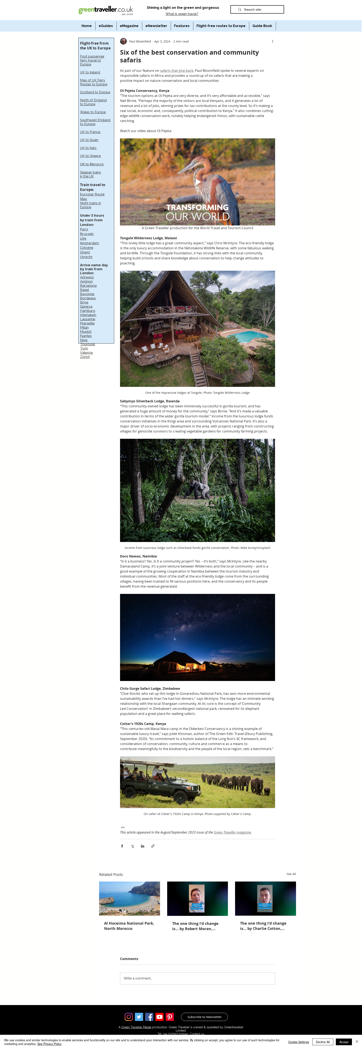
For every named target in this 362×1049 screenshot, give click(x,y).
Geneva (86, 306)
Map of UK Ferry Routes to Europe (93, 82)
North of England (93, 100)
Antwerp (87, 277)
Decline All (323, 1042)
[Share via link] (153, 846)
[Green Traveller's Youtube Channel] (159, 1017)
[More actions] (272, 41)
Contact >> (197, 1034)
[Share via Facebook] (122, 846)
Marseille (87, 323)
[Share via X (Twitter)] (132, 846)
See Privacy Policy (49, 1044)
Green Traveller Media (136, 1027)
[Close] (356, 1042)
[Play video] (197, 181)
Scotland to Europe (95, 92)
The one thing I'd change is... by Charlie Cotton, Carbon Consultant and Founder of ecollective (263, 926)
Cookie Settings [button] (298, 1042)
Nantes (86, 336)
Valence (86, 352)
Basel (84, 290)
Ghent (85, 252)
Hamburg (87, 311)
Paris (84, 229)
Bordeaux (88, 298)
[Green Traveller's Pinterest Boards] (170, 1017)
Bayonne (87, 294)
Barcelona (88, 285)
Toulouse (87, 344)
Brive (84, 302)
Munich (86, 332)
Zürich (85, 357)
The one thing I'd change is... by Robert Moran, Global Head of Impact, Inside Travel (195, 926)
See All (291, 874)
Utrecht (86, 257)
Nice (84, 340)
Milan (84, 327)
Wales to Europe (93, 112)
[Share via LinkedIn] (143, 846)
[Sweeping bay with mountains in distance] (129, 899)
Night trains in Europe (90, 205)
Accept (343, 1042)
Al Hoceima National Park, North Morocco (129, 926)
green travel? (188, 14)
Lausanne (87, 319)
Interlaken (88, 315)
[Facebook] (149, 1017)
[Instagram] (129, 1017)
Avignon (86, 281)
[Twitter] (139, 1017)
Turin (84, 348)
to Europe (87, 104)
